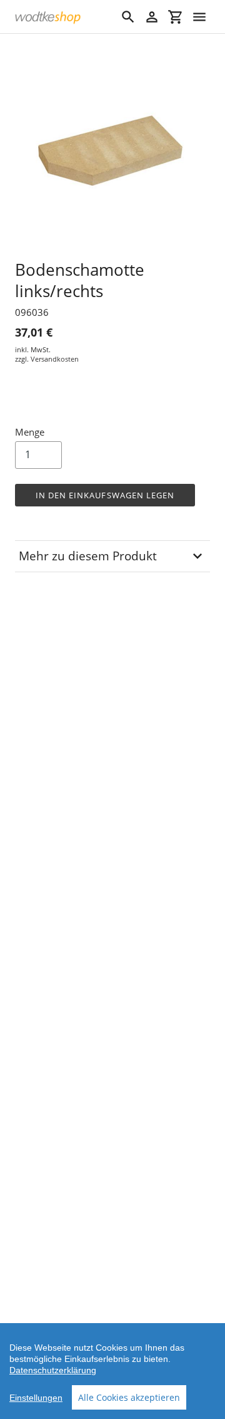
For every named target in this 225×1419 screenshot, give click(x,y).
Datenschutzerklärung (52, 1370)
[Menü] (199, 17)
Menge (29, 432)
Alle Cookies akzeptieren (129, 1397)
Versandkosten (55, 359)
